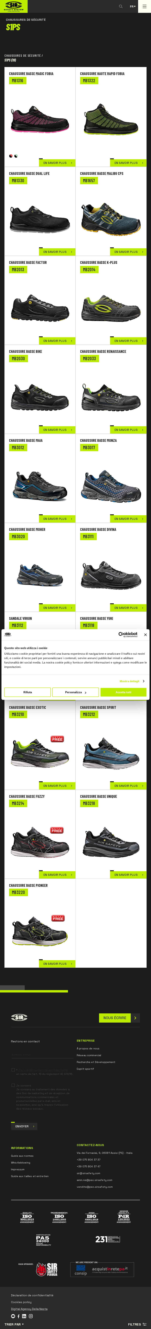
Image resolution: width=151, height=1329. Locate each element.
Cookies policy (21, 1302)
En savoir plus (54, 163)
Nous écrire (114, 1017)
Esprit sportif (85, 1068)
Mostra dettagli (129, 681)
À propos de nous (88, 1048)
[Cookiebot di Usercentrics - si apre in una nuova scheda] (121, 634)
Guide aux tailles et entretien (30, 1176)
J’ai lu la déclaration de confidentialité (43, 1070)
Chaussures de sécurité (22, 55)
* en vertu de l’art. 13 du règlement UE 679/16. (44, 1072)
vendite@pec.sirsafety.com (95, 1186)
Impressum (17, 1169)
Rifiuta (27, 692)
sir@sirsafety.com (88, 1173)
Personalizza (73, 692)
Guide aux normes (22, 1155)
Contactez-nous (90, 1145)
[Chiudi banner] (145, 634)
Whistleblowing (20, 1162)
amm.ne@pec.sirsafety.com (94, 1180)
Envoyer (22, 1126)
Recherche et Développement (96, 1062)
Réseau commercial (89, 1055)
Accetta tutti (123, 692)
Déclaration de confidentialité (32, 1295)
